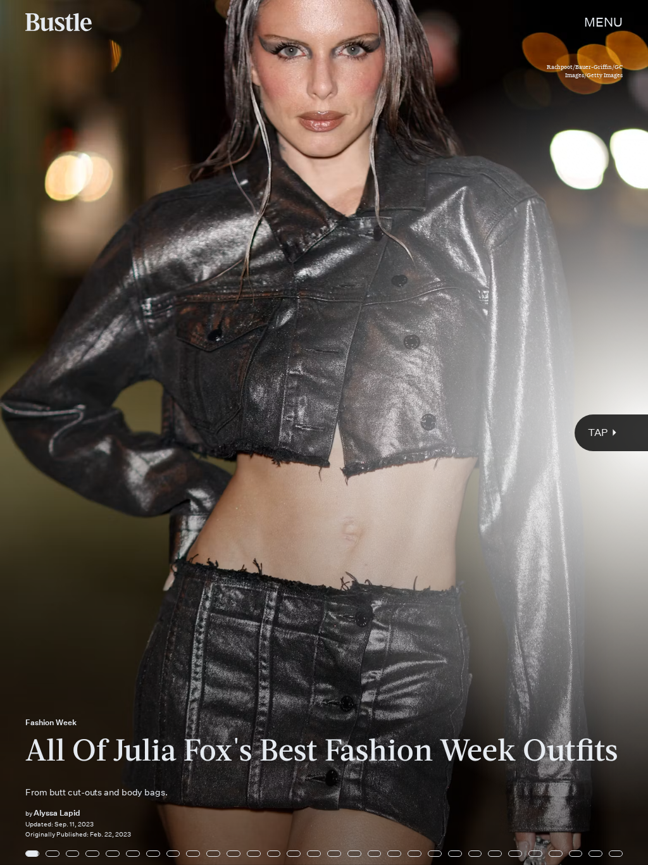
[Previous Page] (107, 432)
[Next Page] (431, 432)
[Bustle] (58, 22)
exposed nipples (96, 607)
